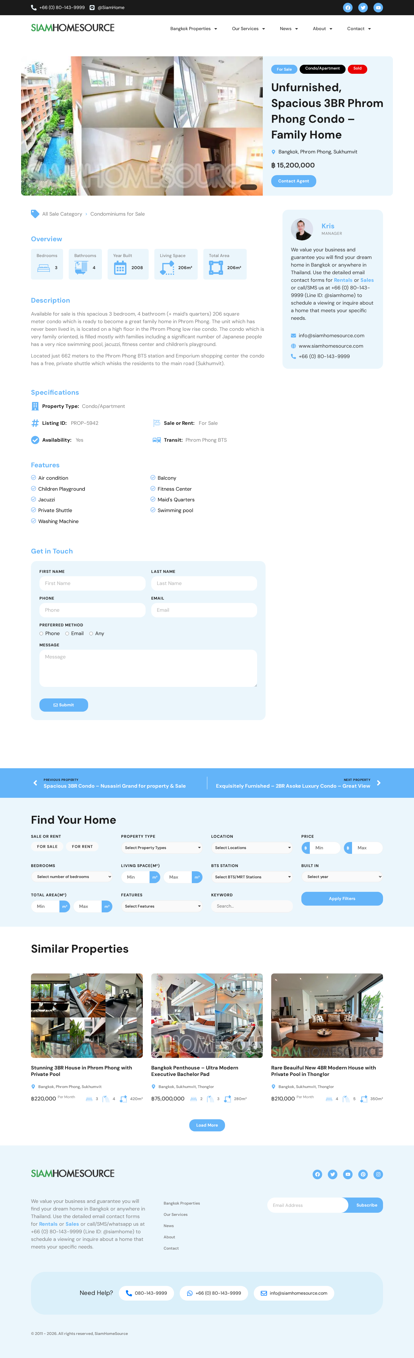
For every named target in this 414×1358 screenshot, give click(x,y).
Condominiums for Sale (117, 214)
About (319, 29)
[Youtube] (378, 7)
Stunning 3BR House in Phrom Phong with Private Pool (81, 1071)
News (285, 29)
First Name (52, 571)
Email (157, 598)
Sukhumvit (345, 151)
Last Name (163, 571)
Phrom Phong (315, 151)
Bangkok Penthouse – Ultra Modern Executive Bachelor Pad (194, 1071)
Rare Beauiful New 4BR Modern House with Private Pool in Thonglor (323, 1071)
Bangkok (288, 151)
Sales (367, 280)
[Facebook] (348, 7)
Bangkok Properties (190, 29)
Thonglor (206, 1086)
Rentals (343, 280)
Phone (46, 598)
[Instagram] (378, 1174)
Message (49, 645)
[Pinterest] (363, 1174)
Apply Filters (342, 898)
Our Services (245, 29)
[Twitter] (363, 7)
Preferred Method (61, 625)
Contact (355, 29)
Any (99, 633)
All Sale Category (62, 214)
